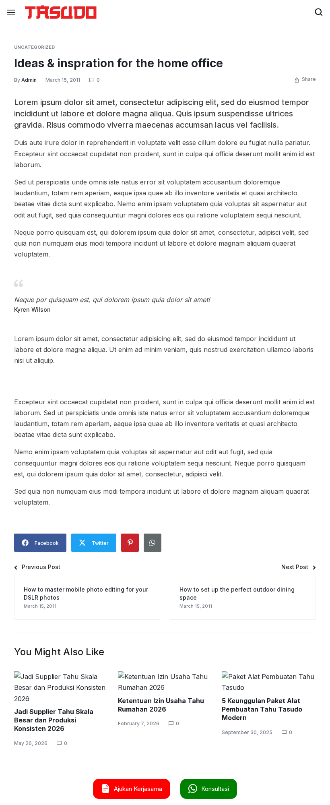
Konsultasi (215, 789)
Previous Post (41, 567)
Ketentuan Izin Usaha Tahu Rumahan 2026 (161, 705)
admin (29, 80)
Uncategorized (34, 47)
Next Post (294, 567)
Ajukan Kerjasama (138, 789)
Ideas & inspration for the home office (118, 63)
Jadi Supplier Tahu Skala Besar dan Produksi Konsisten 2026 (53, 720)
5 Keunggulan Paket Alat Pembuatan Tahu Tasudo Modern (262, 709)
